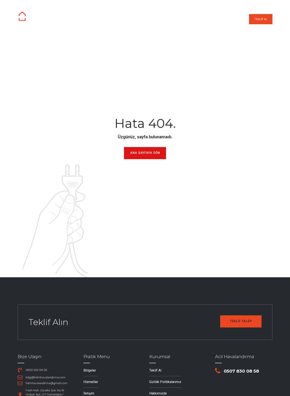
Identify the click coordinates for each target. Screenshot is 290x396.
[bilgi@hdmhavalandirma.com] (20, 377)
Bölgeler (133, 19)
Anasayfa (106, 19)
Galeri (185, 19)
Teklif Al (155, 370)
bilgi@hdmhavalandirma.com (45, 377)
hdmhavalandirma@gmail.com (46, 383)
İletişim (237, 19)
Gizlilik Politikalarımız (165, 382)
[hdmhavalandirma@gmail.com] (20, 383)
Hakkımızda (211, 19)
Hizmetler (160, 19)
